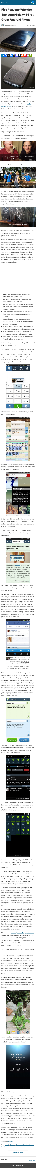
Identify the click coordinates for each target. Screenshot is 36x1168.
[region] (18, 278)
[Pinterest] (25, 56)
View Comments (18, 1152)
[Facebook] (5, 56)
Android (7, 1145)
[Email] (28, 56)
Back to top (32, 1160)
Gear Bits (10, 1141)
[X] (8, 56)
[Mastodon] (16, 56)
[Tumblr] (19, 56)
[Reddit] (22, 56)
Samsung (12, 1145)
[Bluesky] (11, 56)
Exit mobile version (18, 1165)
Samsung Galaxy (21, 1145)
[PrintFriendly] (30, 56)
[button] (33, 151)
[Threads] (14, 56)
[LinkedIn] (2, 56)
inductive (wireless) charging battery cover (22, 933)
